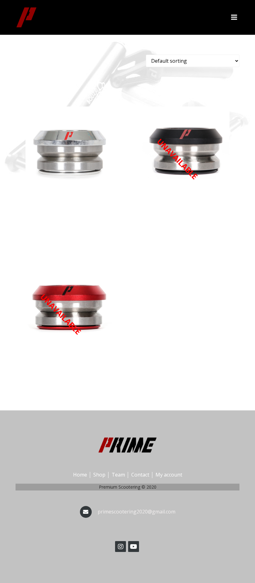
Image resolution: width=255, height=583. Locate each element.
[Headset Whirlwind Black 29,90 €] (186, 150)
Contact (140, 474)
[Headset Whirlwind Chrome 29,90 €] (69, 150)
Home (80, 474)
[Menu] (234, 17)
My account (168, 474)
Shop (99, 474)
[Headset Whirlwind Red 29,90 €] (69, 305)
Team (118, 474)
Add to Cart (69, 213)
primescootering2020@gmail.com (136, 511)
